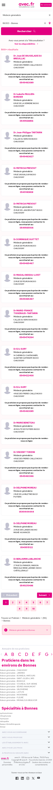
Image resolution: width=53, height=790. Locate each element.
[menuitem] (26, 731)
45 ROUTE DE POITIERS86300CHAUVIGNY (27, 430)
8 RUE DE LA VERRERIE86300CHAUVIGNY (26, 104)
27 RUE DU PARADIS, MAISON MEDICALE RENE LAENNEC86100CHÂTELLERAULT (28, 568)
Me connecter (46, 5)
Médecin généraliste (23, 61)
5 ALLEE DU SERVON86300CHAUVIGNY (25, 140)
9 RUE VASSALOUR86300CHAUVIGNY (25, 175)
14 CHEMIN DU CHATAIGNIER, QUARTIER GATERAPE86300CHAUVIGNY (26, 358)
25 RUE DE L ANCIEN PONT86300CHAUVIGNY (28, 211)
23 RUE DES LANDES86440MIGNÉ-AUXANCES (25, 531)
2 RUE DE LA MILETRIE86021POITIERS (26, 495)
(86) (45, 618)
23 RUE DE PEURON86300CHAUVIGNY (25, 247)
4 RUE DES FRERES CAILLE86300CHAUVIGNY (28, 66)
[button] (14, 731)
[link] (17, 779)
